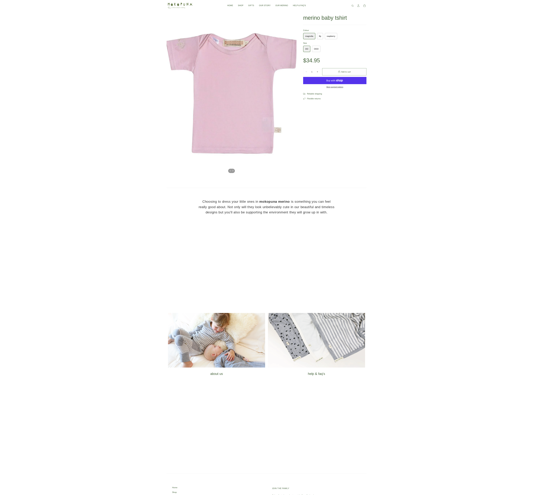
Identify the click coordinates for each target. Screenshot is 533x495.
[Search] (353, 6)
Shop (174, 492)
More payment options (334, 87)
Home (174, 487)
